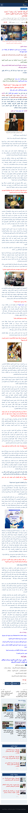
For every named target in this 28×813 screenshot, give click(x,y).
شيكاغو (9, 670)
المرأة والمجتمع (22, 710)
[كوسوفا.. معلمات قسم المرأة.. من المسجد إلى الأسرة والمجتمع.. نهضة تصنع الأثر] (20, 707)
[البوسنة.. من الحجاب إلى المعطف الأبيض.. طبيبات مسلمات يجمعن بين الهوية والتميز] (20, 725)
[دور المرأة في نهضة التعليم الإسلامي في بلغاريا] (7, 725)
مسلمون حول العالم (19, 665)
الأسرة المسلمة (10, 727)
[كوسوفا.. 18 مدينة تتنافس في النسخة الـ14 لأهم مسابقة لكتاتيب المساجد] (23, 764)
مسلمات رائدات (24, 8)
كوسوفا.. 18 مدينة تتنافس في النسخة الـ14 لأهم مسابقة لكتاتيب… (12, 764)
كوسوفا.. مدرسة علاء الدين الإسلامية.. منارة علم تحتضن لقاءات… (12, 751)
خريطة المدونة (4, 809)
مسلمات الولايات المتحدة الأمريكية (19, 676)
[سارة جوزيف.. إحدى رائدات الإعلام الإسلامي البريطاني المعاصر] (7, 707)
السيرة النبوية (15, 670)
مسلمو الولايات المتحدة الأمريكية (19, 667)
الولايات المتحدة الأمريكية (21, 673)
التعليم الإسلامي (23, 670)
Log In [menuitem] (26, 1)
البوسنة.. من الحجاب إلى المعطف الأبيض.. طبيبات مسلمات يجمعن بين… (11, 792)
